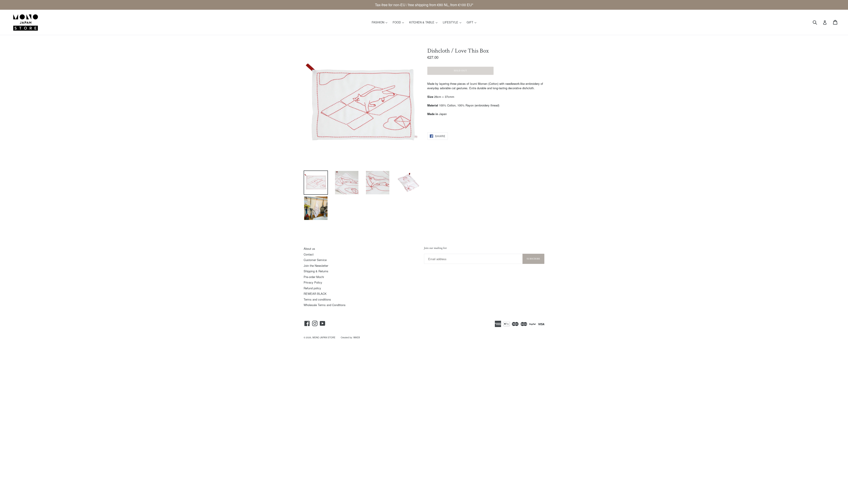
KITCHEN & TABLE (424, 22)
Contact (309, 254)
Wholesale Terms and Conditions (325, 305)
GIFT (473, 22)
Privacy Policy (313, 282)
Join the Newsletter (316, 265)
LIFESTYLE (453, 22)
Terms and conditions (317, 299)
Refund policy (312, 288)
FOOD (399, 22)
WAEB (356, 337)
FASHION (381, 22)
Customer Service (315, 260)
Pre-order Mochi (314, 277)
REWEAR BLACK (315, 294)
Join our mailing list (435, 248)
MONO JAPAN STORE (323, 337)
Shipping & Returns (316, 271)
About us (309, 248)
